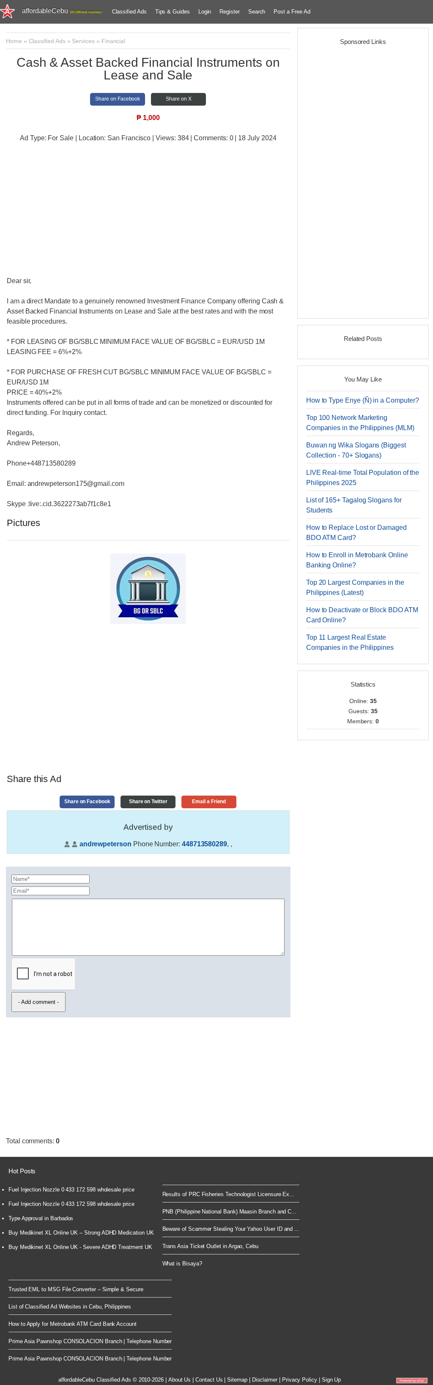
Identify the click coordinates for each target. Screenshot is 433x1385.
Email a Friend (209, 801)
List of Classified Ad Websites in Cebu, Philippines (69, 1306)
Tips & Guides (172, 11)
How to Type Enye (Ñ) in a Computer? (362, 400)
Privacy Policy (299, 1380)
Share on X (178, 99)
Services (83, 41)
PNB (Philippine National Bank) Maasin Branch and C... (229, 1211)
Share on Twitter (148, 801)
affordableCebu (62, 10)
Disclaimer (264, 1380)
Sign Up (331, 1380)
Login (204, 11)
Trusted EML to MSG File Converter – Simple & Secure (75, 1289)
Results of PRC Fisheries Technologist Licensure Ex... (228, 1194)
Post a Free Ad (292, 11)
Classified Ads (129, 11)
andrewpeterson (105, 844)
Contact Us (208, 1380)
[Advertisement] (148, 210)
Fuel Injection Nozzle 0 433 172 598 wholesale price (71, 1189)
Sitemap (237, 1380)
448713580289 (204, 844)
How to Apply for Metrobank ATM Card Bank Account (72, 1324)
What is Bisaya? (182, 1263)
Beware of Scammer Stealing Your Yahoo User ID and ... (231, 1229)
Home (14, 41)
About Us (179, 1380)
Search (257, 11)
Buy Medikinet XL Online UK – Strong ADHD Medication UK (81, 1233)
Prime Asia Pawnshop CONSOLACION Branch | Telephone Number (90, 1341)
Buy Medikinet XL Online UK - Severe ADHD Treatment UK (80, 1247)
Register (229, 11)
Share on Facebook (117, 99)
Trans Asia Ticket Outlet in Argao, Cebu (210, 1246)
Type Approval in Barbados (40, 1218)
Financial (113, 41)
